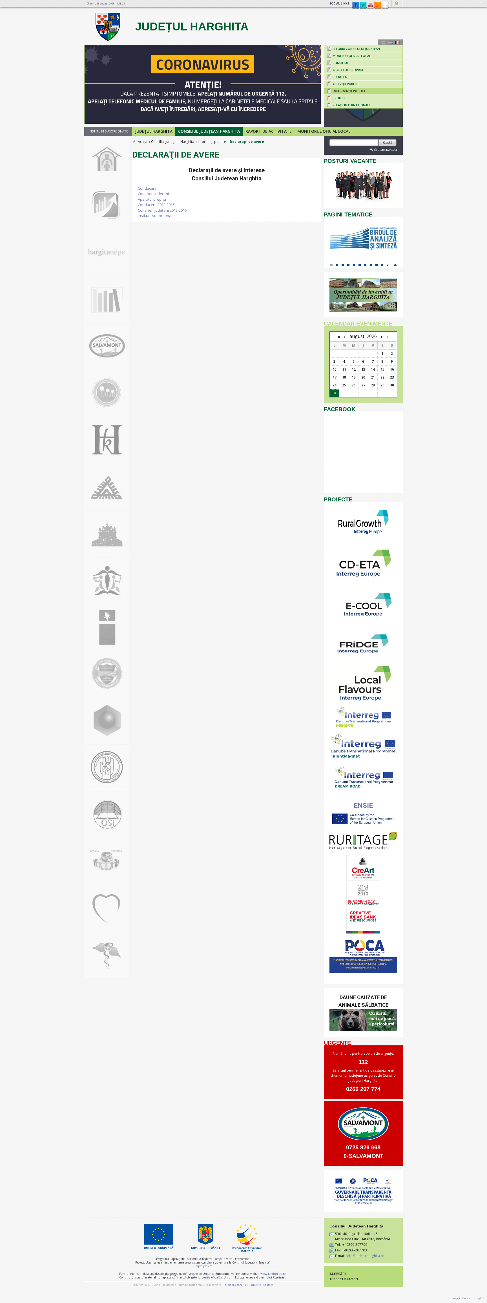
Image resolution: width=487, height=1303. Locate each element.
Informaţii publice (212, 141)
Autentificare (397, 3)
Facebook (355, 5)
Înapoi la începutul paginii (468, 1298)
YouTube (370, 5)
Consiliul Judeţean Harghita (209, 131)
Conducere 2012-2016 (156, 204)
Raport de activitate (268, 131)
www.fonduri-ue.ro (272, 1274)
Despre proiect (202, 1266)
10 (382, 265)
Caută (387, 142)
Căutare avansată (385, 150)
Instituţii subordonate (156, 215)
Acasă (142, 141)
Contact (385, 5)
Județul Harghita (190, 26)
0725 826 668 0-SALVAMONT (363, 1151)
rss (377, 5)
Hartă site (255, 1285)
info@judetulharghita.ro (365, 1255)
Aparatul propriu (152, 199)
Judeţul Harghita (153, 131)
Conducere (147, 188)
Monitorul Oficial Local (323, 131)
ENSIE (363, 805)
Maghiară (390, 42)
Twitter (363, 5)
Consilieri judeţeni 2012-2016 (162, 210)
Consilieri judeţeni (153, 193)
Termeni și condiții (234, 1285)
